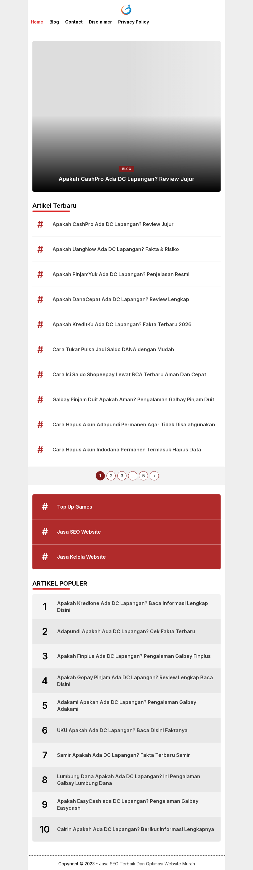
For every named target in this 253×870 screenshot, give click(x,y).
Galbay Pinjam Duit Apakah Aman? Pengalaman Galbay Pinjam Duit (133, 399)
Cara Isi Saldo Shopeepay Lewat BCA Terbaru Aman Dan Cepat (129, 374)
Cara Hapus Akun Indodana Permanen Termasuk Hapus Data (126, 449)
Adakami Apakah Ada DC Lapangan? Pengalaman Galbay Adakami (126, 705)
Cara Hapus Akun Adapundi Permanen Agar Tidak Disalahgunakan (133, 424)
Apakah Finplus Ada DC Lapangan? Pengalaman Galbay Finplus (134, 656)
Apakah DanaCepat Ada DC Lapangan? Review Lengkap (120, 299)
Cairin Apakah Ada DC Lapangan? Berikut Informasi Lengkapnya (135, 829)
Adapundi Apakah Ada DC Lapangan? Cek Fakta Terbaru (126, 631)
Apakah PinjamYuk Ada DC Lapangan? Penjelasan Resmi (120, 274)
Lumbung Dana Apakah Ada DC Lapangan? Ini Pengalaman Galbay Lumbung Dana (128, 779)
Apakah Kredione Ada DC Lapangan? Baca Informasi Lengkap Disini (132, 606)
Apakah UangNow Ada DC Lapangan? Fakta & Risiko (115, 249)
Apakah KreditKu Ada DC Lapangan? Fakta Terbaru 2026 (122, 324)
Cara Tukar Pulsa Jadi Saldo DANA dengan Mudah (113, 349)
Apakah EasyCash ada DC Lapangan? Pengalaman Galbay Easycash (127, 804)
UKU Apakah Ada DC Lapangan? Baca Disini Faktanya (122, 730)
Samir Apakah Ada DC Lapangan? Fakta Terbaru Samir (123, 755)
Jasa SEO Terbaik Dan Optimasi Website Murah (147, 863)
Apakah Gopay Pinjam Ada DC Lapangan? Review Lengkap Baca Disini (135, 680)
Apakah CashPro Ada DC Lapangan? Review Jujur (126, 179)
